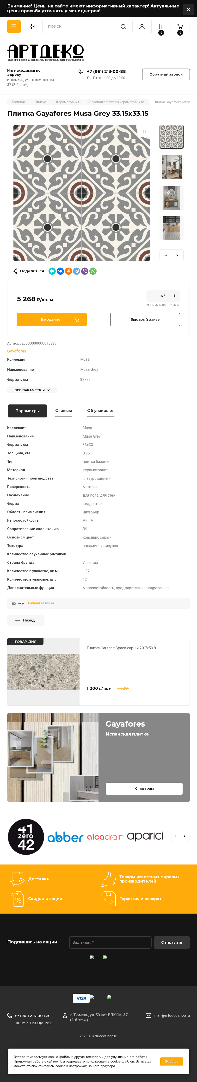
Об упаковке (100, 410)
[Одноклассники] (68, 271)
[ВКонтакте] (60, 271)
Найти (123, 26)
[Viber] (84, 271)
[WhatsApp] (93, 271)
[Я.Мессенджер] (52, 271)
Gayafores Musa (41, 603)
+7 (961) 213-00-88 (106, 71)
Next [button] (178, 255)
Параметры (27, 411)
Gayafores (16, 351)
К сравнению (143, 131)
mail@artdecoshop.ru (172, 1015)
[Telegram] (76, 271)
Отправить (171, 942)
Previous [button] (166, 255)
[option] (81, 193)
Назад (29, 620)
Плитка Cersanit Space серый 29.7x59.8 (121, 648)
